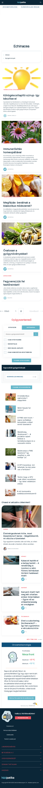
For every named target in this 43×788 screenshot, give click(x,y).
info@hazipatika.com (33, 782)
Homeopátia (7, 143)
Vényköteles (12, 344)
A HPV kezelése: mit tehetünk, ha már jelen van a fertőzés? (26, 467)
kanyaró (24, 587)
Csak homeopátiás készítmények (20, 352)
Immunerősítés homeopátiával (12, 150)
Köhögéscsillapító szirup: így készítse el (21, 97)
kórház (23, 556)
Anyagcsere (7, 276)
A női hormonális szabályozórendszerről (26, 492)
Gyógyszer (12, 327)
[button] (21, 747)
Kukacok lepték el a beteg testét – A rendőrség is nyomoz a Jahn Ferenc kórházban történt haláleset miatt (30, 568)
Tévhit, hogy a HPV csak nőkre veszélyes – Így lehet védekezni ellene (27, 480)
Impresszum (10, 726)
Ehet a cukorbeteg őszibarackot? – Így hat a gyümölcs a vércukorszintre (30, 624)
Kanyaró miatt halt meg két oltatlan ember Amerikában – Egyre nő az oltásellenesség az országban (30, 598)
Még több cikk (32, 639)
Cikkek (7, 55)
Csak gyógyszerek (14, 340)
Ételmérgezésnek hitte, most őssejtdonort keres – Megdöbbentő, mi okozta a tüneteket (21, 536)
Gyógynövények (10, 58)
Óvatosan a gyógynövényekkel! (15, 252)
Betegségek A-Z (7, 753)
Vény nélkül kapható (15, 348)
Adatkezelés (10, 735)
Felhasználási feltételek (10, 730)
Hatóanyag (31, 327)
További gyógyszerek (21, 360)
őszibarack (25, 616)
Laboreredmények (8, 747)
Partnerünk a (24, 706)
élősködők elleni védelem (30, 7)
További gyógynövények (21, 387)
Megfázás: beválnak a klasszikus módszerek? (17, 204)
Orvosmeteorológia (10, 7)
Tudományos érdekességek (12, 245)
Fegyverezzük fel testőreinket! (14, 283)
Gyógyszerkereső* (9, 758)
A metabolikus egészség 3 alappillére (23, 398)
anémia (5, 529)
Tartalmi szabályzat (10, 739)
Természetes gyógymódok (12, 89)
